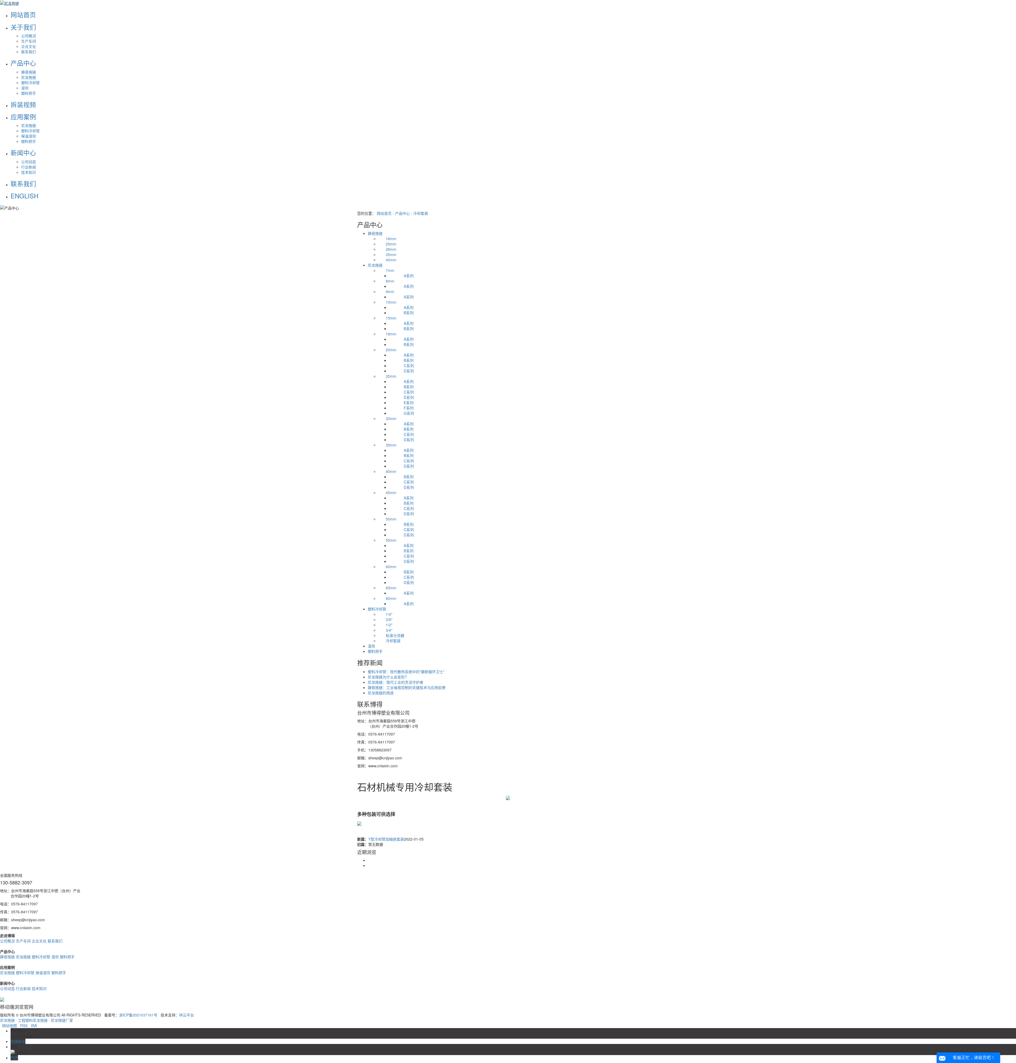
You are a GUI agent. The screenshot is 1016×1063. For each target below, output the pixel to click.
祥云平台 (186, 1015)
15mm (387, 318)
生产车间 (28, 41)
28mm (387, 249)
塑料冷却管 (30, 82)
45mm (387, 492)
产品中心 (402, 213)
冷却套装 (420, 213)
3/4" (385, 630)
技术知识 (28, 172)
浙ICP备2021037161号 (138, 1015)
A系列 (401, 275)
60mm (387, 566)
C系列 (401, 365)
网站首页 (384, 213)
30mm (387, 418)
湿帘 (25, 87)
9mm (386, 291)
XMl (34, 1025)
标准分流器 (391, 635)
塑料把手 (28, 93)
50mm (387, 519)
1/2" (385, 624)
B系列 (401, 312)
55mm (387, 540)
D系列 (401, 370)
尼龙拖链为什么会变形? (387, 676)
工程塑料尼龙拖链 (33, 1020)
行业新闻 (28, 167)
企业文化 (28, 46)
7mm (386, 270)
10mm (387, 302)
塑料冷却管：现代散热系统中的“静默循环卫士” (406, 671)
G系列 (401, 413)
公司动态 (28, 161)
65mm (387, 587)
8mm (386, 281)
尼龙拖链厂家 (62, 1020)
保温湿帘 (28, 136)
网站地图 (9, 1025)
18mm (387, 238)
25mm (387, 244)
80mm (387, 598)
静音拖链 (28, 72)
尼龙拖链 (28, 77)
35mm (387, 254)
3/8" (385, 619)
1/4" (385, 614)
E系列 (401, 402)
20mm (387, 349)
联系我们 (28, 51)
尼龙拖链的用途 (381, 692)
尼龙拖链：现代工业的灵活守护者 (395, 682)
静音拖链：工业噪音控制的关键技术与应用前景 (407, 687)
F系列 (401, 407)
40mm (387, 259)
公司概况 (28, 35)
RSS (24, 1025)
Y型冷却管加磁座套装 (386, 839)
